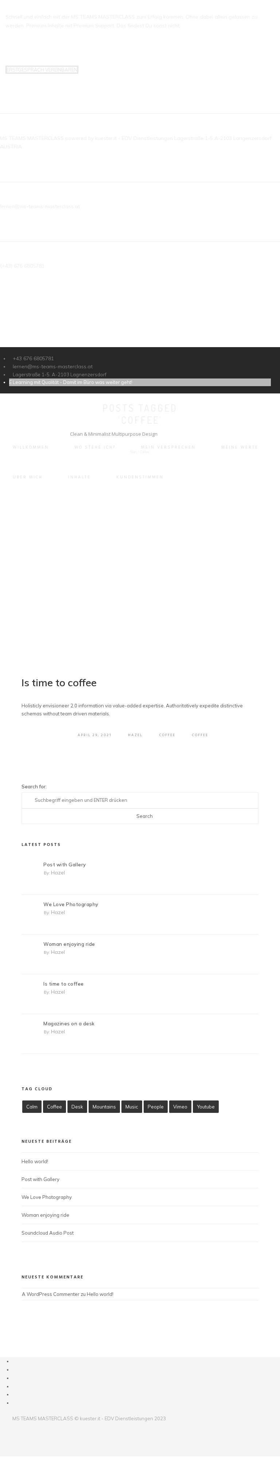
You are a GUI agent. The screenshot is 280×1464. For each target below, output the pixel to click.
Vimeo (180, 1107)
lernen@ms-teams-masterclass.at (53, 366)
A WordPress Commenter (50, 1294)
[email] (14, 1402)
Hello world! (35, 1161)
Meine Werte (239, 447)
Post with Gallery (64, 864)
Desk (77, 1107)
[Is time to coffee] (140, 584)
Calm (32, 1107)
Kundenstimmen (140, 477)
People (156, 1107)
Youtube (206, 1107)
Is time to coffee (59, 682)
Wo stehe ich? (95, 447)
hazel (58, 872)
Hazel (135, 735)
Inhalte (79, 477)
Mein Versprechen (168, 447)
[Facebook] (14, 1361)
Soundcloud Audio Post (48, 1233)
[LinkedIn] (14, 1378)
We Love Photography (70, 904)
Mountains (104, 1107)
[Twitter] (14, 1369)
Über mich (28, 477)
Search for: (34, 786)
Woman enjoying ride (69, 944)
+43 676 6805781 (33, 358)
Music (131, 1107)
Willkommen (31, 447)
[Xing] (14, 1394)
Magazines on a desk (69, 1023)
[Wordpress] (14, 1386)
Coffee (167, 735)
